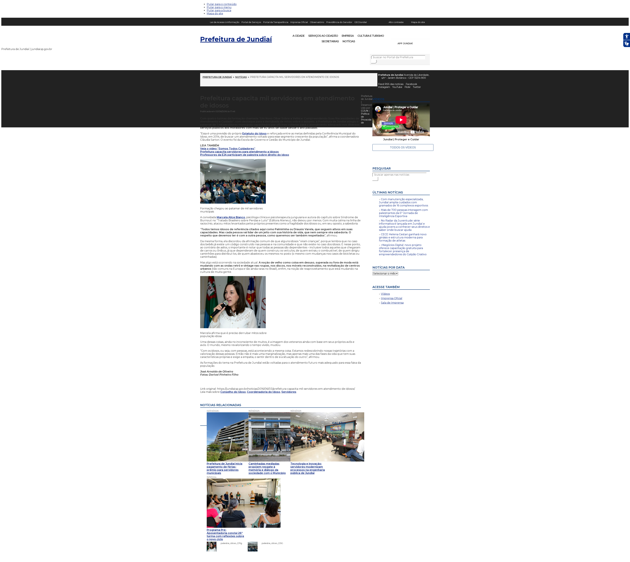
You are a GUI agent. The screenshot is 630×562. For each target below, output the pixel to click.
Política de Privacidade (366, 118)
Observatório (317, 22)
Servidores (288, 391)
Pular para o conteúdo (222, 4)
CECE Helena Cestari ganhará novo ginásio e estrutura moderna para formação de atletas (403, 237)
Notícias (349, 41)
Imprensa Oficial (299, 22)
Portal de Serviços (251, 22)
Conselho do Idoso (233, 391)
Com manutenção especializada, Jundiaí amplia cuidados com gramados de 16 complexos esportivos (403, 202)
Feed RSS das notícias (390, 84)
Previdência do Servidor (339, 22)
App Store (416, 43)
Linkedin (417, 35)
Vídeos (385, 293)
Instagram (400, 35)
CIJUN (364, 110)
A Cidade (298, 35)
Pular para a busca (219, 10)
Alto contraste (396, 22)
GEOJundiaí (360, 22)
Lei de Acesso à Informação (224, 22)
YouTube (411, 35)
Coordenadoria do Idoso (263, 391)
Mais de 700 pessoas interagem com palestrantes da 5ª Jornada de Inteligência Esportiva (403, 213)
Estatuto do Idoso (254, 133)
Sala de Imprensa (392, 302)
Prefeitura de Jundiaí (236, 39)
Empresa (348, 35)
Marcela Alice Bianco (231, 217)
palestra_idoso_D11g (229, 543)
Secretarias (330, 41)
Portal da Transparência (275, 22)
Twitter (417, 87)
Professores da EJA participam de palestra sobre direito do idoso (244, 154)
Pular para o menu (219, 7)
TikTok (406, 35)
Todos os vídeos (403, 147)
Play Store (422, 43)
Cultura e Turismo (370, 35)
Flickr (422, 35)
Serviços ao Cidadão (323, 35)
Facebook (411, 84)
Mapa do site (215, 13)
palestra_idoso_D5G (270, 543)
